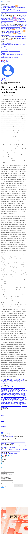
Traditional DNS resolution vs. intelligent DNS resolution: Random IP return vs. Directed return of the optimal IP (14, 392)
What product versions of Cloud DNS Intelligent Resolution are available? (13, 396)
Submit (2, 487)
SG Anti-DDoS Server (21, 36)
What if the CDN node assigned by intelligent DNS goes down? (13, 399)
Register (3, 61)
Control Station (4, 62)
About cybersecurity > (6, 80)
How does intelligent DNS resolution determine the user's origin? (13, 397)
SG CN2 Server (12, 36)
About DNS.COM (5, 453)
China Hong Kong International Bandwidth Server (13, 27)
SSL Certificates (23, 12)
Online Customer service (8, 436)
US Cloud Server (5, 19)
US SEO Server (20, 33)
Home (2, 2)
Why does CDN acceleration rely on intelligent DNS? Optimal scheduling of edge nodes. (14, 401)
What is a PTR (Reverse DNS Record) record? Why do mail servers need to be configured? (12, 380)
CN (3, 60)
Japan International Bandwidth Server (9, 32)
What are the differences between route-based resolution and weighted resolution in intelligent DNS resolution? (13, 394)
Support (11, 453)
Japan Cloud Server (21, 18)
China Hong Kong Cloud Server (8, 446)
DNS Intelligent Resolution (7, 442)
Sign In (6, 61)
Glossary (15, 453)
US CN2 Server (9, 33)
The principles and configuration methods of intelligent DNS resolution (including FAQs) (13, 389)
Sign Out (3, 78)
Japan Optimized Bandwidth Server (15, 31)
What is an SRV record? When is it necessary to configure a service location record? (14, 406)
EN (6, 60)
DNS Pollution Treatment (6, 12)
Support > (3, 79)
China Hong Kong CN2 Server (8, 449)
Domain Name (15, 12)
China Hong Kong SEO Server (16, 25)
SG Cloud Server (13, 19)
